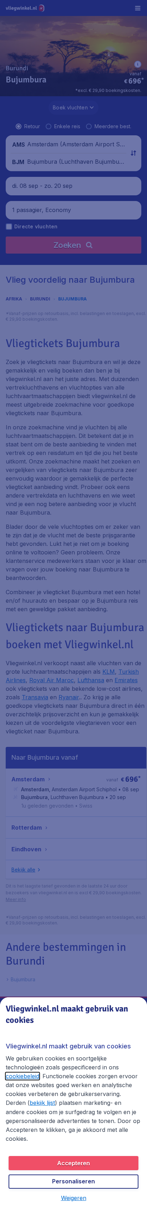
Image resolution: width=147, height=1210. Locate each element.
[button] (73, 1197)
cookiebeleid (22, 1076)
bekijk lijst (42, 1102)
